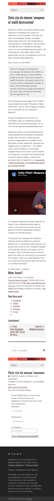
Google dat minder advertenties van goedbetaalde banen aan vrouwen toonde (26, 163)
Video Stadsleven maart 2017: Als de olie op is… (17, 332)
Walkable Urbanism (36, 329)
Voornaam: (15, 406)
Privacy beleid (32, 465)
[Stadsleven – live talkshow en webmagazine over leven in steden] (27, 3)
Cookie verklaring (16, 465)
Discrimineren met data (18, 280)
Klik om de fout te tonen (17, 387)
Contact (29, 498)
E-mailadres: (16, 427)
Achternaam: (16, 417)
